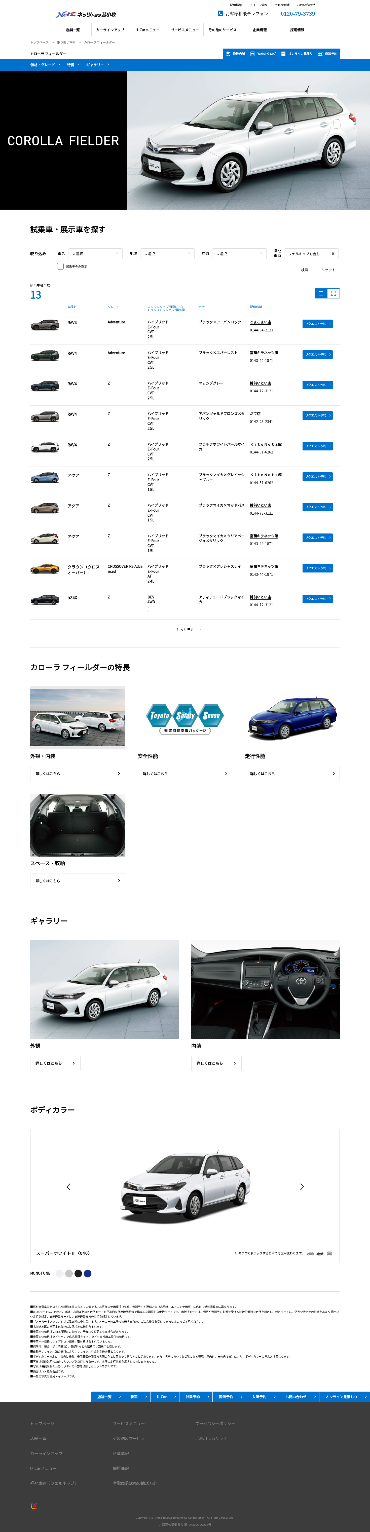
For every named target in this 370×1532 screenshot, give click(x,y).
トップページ (42, 1423)
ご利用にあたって (211, 1438)
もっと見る (185, 629)
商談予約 (331, 53)
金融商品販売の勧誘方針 (135, 1483)
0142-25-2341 (261, 421)
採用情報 (236, 5)
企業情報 (121, 1453)
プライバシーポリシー (215, 1423)
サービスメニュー (129, 1423)
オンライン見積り (300, 53)
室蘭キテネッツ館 (264, 352)
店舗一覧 (38, 1438)
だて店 (255, 413)
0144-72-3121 (261, 390)
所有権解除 (282, 5)
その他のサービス (129, 1438)
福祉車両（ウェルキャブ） (54, 1483)
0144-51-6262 (261, 451)
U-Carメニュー (43, 1468)
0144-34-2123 (261, 329)
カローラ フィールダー (48, 53)
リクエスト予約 (315, 323)
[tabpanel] (185, 140)
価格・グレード (42, 64)
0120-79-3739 (298, 13)
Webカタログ (266, 53)
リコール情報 (258, 5)
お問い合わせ (306, 5)
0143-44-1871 (261, 360)
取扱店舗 (239, 53)
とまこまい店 (260, 321)
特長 (70, 64)
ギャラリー (95, 64)
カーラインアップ (46, 1453)
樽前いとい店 (260, 383)
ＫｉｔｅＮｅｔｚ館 (266, 444)
